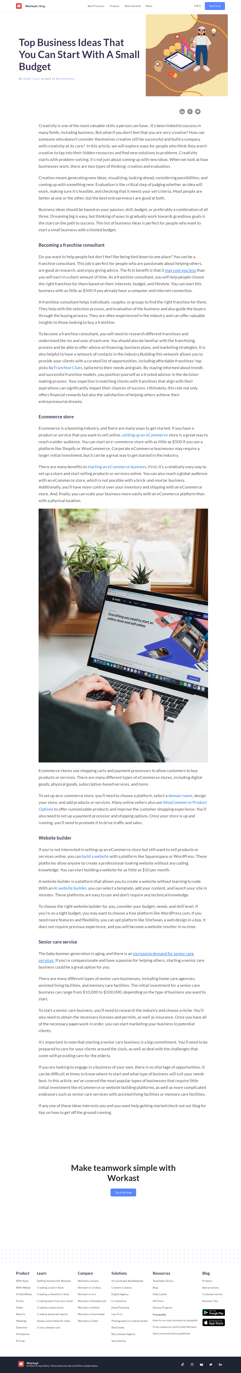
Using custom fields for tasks (53, 1320)
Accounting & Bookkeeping (127, 1280)
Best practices (210, 1287)
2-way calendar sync (49, 1327)
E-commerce (118, 1300)
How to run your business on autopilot (175, 1320)
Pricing (20, 1340)
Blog (155, 1287)
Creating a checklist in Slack (53, 1294)
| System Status (90, 1365)
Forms (20, 1300)
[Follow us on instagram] (192, 1365)
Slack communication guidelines (171, 1333)
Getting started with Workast (54, 1280)
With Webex (23, 1287)
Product (114, 6)
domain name (180, 795)
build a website (95, 856)
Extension (21, 1327)
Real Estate (117, 1327)
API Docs (158, 1300)
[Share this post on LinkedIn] (182, 111)
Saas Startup (118, 1340)
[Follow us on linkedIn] (220, 1365)
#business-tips (65, 78)
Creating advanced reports (52, 1314)
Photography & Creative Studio (129, 1320)
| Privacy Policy (42, 1365)
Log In (197, 5)
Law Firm (116, 1314)
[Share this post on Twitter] (198, 111)
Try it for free (123, 1192)
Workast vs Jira (87, 1294)
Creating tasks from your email (55, 1300)
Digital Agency (120, 1294)
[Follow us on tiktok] (182, 1365)
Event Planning (120, 1307)
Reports (20, 1314)
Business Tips (210, 1300)
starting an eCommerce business (117, 466)
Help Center (160, 1294)
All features (23, 1334)
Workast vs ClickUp (89, 1287)
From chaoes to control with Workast (174, 1326)
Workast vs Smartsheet (91, 1314)
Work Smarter (133, 6)
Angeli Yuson (31, 78)
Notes (19, 1307)
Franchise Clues (68, 367)
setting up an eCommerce (145, 434)
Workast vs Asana (88, 1280)
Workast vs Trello (88, 1320)
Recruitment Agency (123, 1334)
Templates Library (163, 1280)
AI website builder (69, 888)
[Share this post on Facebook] (190, 111)
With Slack (22, 1280)
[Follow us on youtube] (201, 1365)
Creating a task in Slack (50, 1287)
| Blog (41, 6)
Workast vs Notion (89, 1307)
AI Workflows (24, 1294)
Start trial (214, 6)
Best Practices (96, 6)
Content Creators (121, 1287)
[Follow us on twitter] (210, 1365)
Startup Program (162, 1307)
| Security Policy (75, 1365)
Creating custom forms (50, 1307)
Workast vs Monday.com (92, 1300)
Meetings (21, 1320)
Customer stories (212, 1294)
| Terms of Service (58, 1365)
